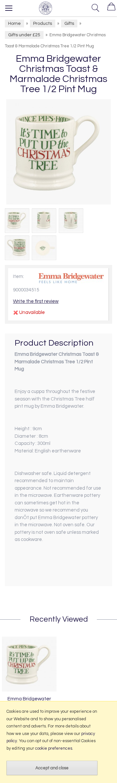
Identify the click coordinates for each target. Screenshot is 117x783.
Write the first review (35, 301)
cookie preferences (53, 748)
